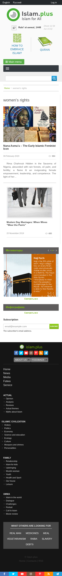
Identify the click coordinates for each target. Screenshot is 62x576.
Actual (7, 395)
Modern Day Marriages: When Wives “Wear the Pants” (27, 223)
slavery (47, 538)
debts (29, 544)
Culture (7, 441)
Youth (8, 474)
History (7, 425)
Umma (6, 494)
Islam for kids (12, 464)
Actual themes (12, 408)
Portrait (9, 507)
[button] (13, 61)
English (6, 2)
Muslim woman (13, 471)
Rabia (33, 538)
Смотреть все (31, 299)
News (6, 373)
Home (7, 88)
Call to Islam (11, 510)
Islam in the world (14, 497)
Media (7, 377)
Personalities (10, 448)
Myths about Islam (14, 412)
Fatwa (7, 381)
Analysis (10, 402)
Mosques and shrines (14, 445)
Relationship (11, 461)
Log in (54, 2)
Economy (8, 431)
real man (15, 533)
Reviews (10, 405)
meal (46, 533)
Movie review (12, 514)
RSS (41, 561)
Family (7, 458)
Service (7, 385)
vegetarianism (16, 538)
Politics (7, 428)
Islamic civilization (13, 421)
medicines (32, 533)
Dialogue (10, 501)
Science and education (14, 435)
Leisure (9, 484)
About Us (21, 359)
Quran (45, 49)
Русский (17, 2)
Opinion (9, 399)
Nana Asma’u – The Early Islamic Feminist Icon (29, 147)
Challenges (11, 504)
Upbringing (11, 468)
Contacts (32, 561)
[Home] (31, 14)
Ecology (8, 438)
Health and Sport (13, 478)
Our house (10, 481)
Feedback (38, 359)
